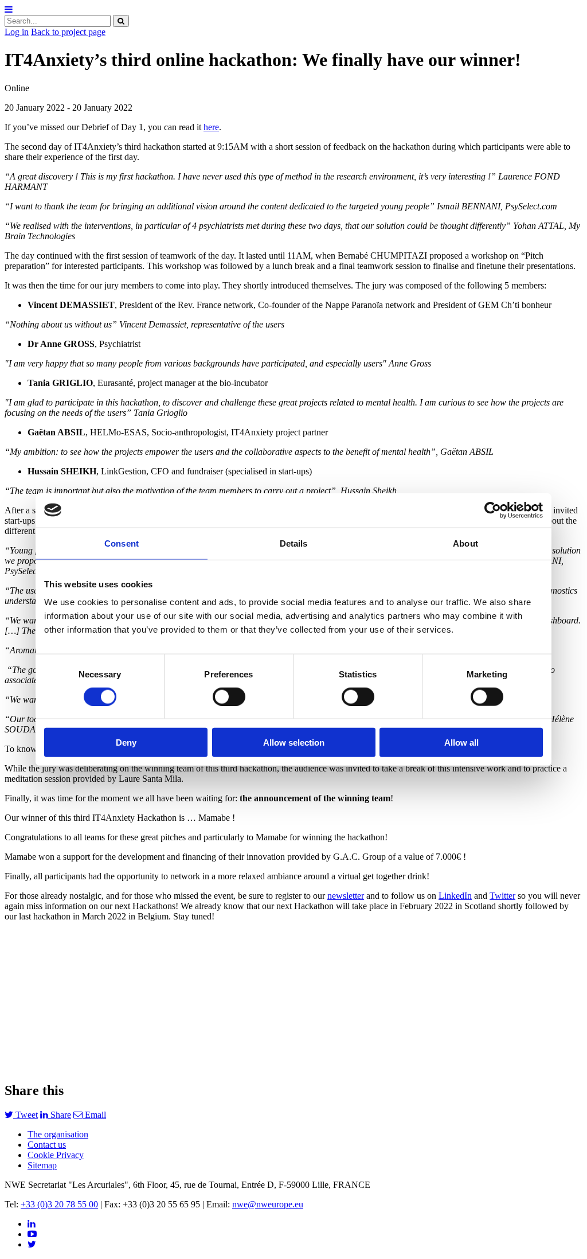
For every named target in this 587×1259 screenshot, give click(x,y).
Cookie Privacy (56, 1155)
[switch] (229, 696)
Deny (126, 742)
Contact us (47, 1144)
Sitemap (42, 1165)
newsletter (345, 896)
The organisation (58, 1134)
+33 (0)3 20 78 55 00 (59, 1204)
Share (59, 1115)
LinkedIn (455, 896)
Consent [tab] (121, 543)
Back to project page (68, 32)
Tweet (25, 1115)
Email (94, 1115)
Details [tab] (294, 543)
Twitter (502, 896)
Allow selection (293, 742)
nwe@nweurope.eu (267, 1204)
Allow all (461, 742)
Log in (17, 32)
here (211, 127)
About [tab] (465, 543)
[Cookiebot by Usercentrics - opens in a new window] (493, 510)
